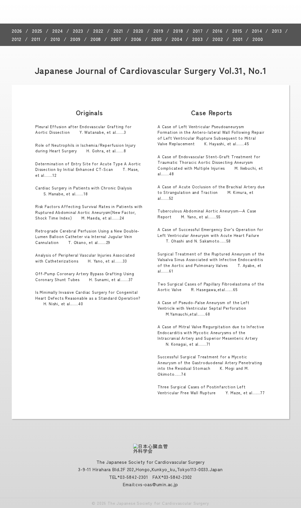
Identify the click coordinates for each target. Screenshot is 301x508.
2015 (237, 30)
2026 (17, 30)
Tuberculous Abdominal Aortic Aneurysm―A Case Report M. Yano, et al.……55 (207, 214)
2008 (96, 39)
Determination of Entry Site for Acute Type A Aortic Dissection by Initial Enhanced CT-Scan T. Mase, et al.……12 (88, 169)
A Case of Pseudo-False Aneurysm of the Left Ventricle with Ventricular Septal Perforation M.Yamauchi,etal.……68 (203, 308)
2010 (55, 39)
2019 (158, 30)
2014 (257, 30)
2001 (238, 39)
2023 (78, 30)
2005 (156, 39)
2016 (217, 30)
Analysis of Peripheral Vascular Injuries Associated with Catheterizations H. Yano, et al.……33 (85, 258)
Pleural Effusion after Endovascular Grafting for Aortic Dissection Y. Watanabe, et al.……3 (83, 129)
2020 (138, 30)
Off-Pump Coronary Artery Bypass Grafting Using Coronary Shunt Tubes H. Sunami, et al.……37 (84, 276)
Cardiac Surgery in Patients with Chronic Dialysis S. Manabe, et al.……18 (83, 191)
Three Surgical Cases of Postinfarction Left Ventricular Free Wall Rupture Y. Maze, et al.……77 (211, 389)
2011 (36, 39)
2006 (136, 39)
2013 (277, 30)
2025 (37, 30)
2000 (257, 39)
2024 (57, 30)
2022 (98, 30)
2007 (116, 39)
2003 (197, 39)
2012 (16, 39)
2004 (177, 39)
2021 (118, 30)
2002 (218, 39)
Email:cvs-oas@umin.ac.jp (150, 484)
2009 (75, 39)
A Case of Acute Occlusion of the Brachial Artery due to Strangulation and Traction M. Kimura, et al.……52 (211, 192)
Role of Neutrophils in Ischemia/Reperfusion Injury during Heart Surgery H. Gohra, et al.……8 (85, 148)
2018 (178, 30)
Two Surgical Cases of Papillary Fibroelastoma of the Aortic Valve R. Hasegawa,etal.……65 (211, 287)
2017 (198, 30)
